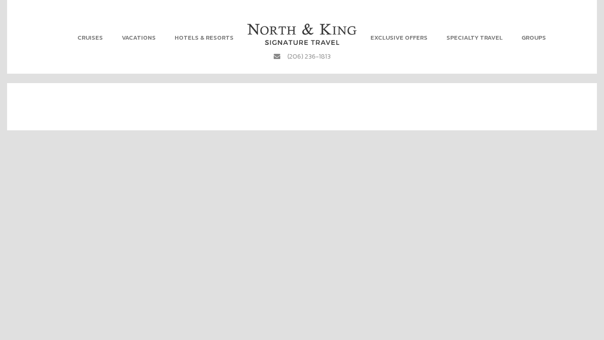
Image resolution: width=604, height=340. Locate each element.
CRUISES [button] (90, 37)
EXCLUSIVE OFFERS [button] (399, 37)
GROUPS (533, 37)
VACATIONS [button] (139, 37)
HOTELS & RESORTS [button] (204, 37)
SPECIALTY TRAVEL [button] (474, 37)
